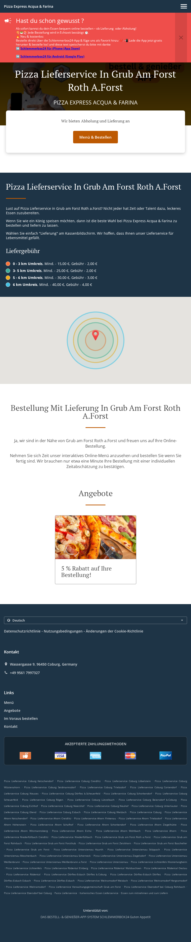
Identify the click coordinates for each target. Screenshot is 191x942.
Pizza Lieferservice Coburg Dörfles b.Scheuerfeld (71, 793)
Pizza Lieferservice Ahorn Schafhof (51, 824)
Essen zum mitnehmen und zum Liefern (144, 893)
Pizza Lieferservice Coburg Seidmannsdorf (50, 787)
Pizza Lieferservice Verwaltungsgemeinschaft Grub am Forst (85, 887)
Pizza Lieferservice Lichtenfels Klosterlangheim (159, 862)
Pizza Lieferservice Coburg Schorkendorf (128, 793)
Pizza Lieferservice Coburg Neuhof (107, 806)
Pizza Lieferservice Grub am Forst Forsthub (50, 843)
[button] (184, 6)
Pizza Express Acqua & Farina (28, 6)
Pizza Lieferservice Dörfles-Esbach (54, 880)
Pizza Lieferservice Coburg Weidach (105, 812)
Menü (9, 702)
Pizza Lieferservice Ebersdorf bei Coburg (28, 893)
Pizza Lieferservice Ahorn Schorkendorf (101, 824)
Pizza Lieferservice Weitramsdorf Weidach (103, 880)
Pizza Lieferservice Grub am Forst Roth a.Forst (123, 837)
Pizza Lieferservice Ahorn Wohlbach (118, 831)
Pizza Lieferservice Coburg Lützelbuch (90, 799)
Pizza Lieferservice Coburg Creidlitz (79, 781)
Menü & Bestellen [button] (95, 137)
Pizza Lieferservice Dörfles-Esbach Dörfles (135, 874)
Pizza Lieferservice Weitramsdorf (26, 887)
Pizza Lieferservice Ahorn (161, 831)
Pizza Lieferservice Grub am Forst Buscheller (160, 843)
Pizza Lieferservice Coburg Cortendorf (153, 787)
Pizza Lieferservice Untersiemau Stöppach (133, 849)
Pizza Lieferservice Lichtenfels (24, 868)
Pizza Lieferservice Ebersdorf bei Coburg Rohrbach (154, 887)
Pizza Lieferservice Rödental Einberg (66, 868)
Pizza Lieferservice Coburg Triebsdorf (103, 787)
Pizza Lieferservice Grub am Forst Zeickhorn (105, 843)
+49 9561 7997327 (25, 673)
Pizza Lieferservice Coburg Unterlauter (155, 806)
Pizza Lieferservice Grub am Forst (27, 849)
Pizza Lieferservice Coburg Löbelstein (128, 781)
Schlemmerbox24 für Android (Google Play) (52, 56)
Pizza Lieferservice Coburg (145, 812)
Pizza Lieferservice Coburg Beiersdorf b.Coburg (148, 799)
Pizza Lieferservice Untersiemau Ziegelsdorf (120, 855)
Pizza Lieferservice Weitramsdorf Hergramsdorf (159, 880)
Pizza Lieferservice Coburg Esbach (60, 812)
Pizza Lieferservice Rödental (23, 874)
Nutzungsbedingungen (63, 631)
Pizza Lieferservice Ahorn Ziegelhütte (153, 824)
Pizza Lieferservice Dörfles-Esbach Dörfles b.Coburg (75, 874)
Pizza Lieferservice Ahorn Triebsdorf (140, 818)
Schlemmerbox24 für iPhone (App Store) (50, 48)
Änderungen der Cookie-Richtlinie (114, 631)
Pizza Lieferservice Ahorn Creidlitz (50, 818)
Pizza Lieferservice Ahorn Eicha (72, 831)
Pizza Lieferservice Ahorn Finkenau (95, 818)
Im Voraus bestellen (21, 718)
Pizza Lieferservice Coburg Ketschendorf (28, 781)
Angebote (12, 710)
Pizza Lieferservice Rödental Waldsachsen (116, 868)
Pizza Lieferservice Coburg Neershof (62, 806)
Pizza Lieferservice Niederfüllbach (71, 837)
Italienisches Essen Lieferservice (99, 893)
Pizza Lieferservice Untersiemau (109, 862)
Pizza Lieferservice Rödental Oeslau (165, 868)
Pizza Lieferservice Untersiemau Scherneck (65, 855)
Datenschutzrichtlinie (22, 631)
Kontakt (11, 726)
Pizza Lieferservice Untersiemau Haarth (78, 849)
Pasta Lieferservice (66, 893)
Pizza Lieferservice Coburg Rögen (42, 799)
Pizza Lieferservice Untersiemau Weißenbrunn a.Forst (55, 862)
